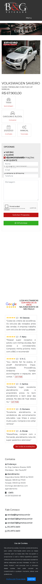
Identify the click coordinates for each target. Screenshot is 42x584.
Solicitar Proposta (21, 215)
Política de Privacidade (16, 579)
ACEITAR (31, 579)
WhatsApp (21, 223)
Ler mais (18, 377)
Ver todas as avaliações (25, 446)
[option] (21, 57)
